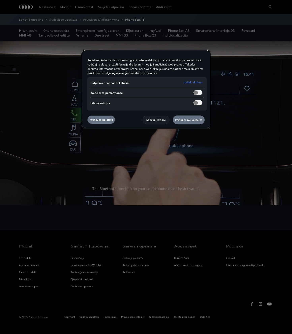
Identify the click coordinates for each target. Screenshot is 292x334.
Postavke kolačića (101, 119)
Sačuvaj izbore (156, 119)
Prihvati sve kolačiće (188, 119)
